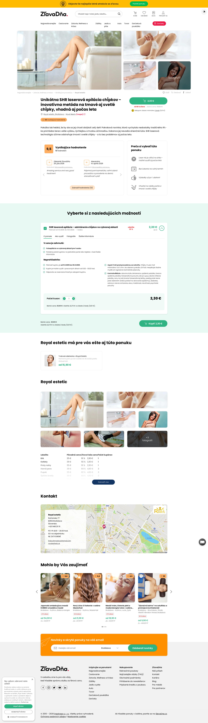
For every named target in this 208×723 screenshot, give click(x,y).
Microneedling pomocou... (64, 167)
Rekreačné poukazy (128, 671)
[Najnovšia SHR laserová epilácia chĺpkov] (69, 60)
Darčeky (160, 23)
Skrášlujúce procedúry (63, 93)
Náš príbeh (157, 671)
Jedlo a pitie (107, 25)
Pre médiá (157, 684)
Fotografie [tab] (71, 236)
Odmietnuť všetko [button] (18, 712)
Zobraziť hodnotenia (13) (82, 187)
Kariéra (155, 678)
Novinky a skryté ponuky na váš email (77, 640)
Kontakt (155, 674)
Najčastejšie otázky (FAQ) (131, 674)
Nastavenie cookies (77, 716)
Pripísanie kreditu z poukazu (132, 684)
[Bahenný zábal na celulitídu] (152, 598)
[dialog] (18, 699)
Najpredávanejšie (48, 23)
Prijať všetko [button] (18, 706)
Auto (119, 23)
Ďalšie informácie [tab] (86, 236)
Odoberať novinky (142, 648)
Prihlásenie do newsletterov (132, 681)
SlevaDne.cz (161, 713)
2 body (157, 110)
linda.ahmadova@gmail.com (59, 541)
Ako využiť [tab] (59, 236)
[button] (43, 170)
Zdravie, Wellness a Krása (79, 25)
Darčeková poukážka (136, 25)
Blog (154, 681)
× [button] (32, 679)
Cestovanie (63, 23)
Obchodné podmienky (130, 678)
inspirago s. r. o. (61, 713)
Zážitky (98, 23)
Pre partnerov (158, 688)
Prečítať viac (25, 702)
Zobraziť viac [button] (103, 482)
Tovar (126, 23)
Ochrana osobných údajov (53, 716)
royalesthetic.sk (54, 543)
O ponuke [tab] (48, 236)
